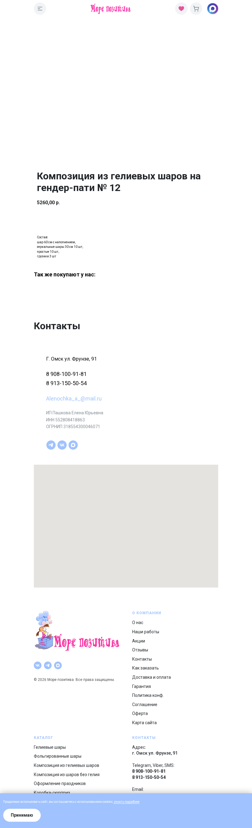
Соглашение (144, 704)
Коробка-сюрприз (52, 792)
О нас (137, 622)
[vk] (62, 445)
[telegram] (51, 445)
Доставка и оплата (151, 677)
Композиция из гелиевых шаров (66, 765)
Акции (138, 641)
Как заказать (145, 668)
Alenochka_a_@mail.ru (74, 398)
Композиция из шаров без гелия (67, 774)
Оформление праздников (60, 783)
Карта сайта (144, 722)
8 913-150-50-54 (66, 383)
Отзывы (140, 649)
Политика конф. (148, 695)
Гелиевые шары (50, 747)
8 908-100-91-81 (66, 374)
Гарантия (141, 686)
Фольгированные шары (57, 756)
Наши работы (145, 631)
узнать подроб (124, 801)
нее (137, 801)
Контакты (142, 659)
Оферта (140, 713)
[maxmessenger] (73, 445)
